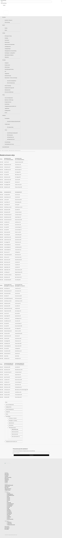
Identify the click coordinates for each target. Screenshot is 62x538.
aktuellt (8, 499)
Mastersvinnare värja (15, 429)
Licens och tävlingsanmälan (10, 404)
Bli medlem (7, 475)
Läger (8, 508)
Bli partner (7, 478)
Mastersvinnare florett (15, 431)
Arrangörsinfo (8, 411)
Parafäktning (9, 513)
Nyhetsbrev (9, 522)
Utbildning (9, 516)
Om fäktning (9, 512)
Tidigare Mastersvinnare (11, 150)
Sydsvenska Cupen (11, 422)
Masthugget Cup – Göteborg (13, 420)
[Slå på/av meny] (5, 10)
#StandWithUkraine (10, 495)
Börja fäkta (7, 473)
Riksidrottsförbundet (11, 524)
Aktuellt (8, 497)
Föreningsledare (10, 505)
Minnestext (9, 510)
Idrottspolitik (9, 506)
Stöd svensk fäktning (3, 3)
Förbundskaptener (10, 503)
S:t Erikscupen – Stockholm (13, 418)
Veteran (8, 518)
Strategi (6, 481)
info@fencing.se (7, 490)
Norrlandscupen (11, 425)
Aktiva (8, 496)
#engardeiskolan (10, 494)
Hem (0, 150)
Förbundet (9, 502)
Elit (7, 501)
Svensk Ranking (6, 150)
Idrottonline (9, 523)
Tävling (2, 150)
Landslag (6, 476)
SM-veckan (9, 514)
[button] (4, 8)
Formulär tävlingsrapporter (10, 409)
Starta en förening (8, 477)
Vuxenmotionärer (10, 519)
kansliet (8, 507)
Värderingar (7, 479)
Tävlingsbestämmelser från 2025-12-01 (11, 441)
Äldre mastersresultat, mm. (16, 436)
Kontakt (6, 482)
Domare (7, 414)
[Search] (51, 2)
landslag (8, 509)
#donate (8, 493)
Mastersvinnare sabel (15, 434)
